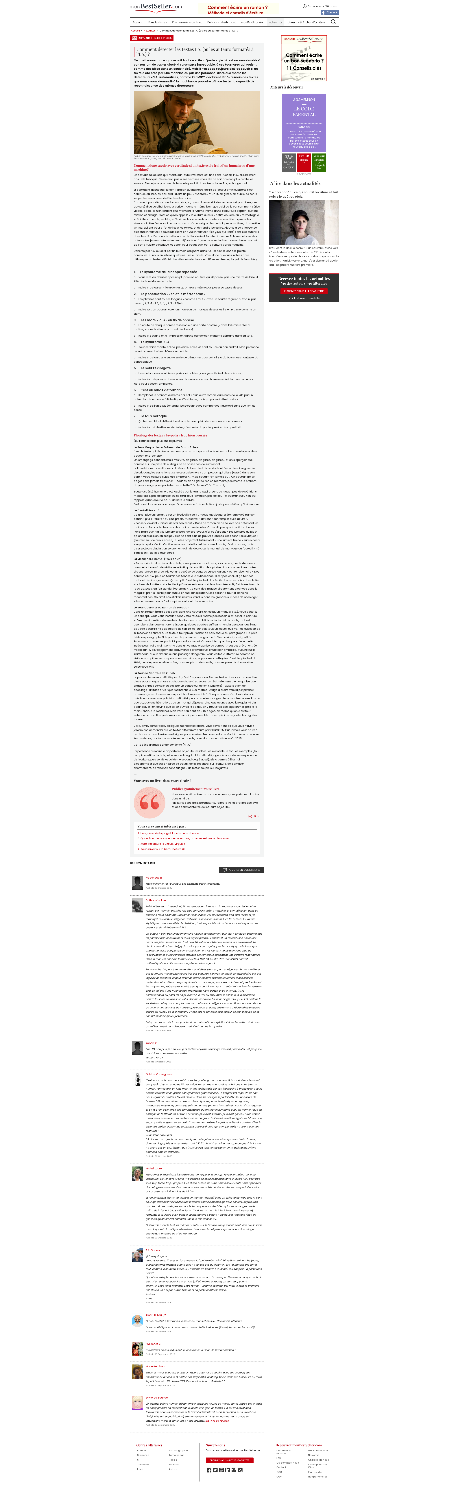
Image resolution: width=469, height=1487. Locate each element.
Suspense (143, 1455)
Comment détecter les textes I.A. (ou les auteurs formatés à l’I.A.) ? (199, 30)
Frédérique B (154, 877)
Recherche (333, 22)
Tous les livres (157, 22)
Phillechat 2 (153, 1344)
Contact (281, 1467)
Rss (240, 1470)
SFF (139, 1460)
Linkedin (227, 1470)
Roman (141, 1450)
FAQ (278, 1458)
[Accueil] (156, 8)
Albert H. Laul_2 (156, 1315)
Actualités (275, 22)
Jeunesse (143, 1464)
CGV (279, 1476)
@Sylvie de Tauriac (217, 1421)
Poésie (173, 1460)
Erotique (174, 1464)
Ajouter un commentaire (244, 870)
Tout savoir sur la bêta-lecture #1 (163, 849)
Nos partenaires (317, 1476)
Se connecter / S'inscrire (322, 6)
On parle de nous (318, 1460)
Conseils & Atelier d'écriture (306, 22)
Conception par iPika (317, 1466)
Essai (140, 1469)
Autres (173, 1469)
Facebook (209, 1470)
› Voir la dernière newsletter (304, 297)
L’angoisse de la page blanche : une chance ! (170, 833)
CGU (279, 1472)
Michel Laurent (155, 1168)
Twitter (215, 1470)
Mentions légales (318, 1450)
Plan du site (315, 1472)
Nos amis (313, 1455)
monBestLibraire (252, 22)
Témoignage (176, 1455)
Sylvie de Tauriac (157, 1397)
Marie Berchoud (156, 1366)
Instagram (234, 1470)
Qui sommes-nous (287, 1462)
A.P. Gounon (153, 1250)
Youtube (221, 1470)
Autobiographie (178, 1450)
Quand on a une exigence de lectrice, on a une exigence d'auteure (185, 838)
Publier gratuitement (221, 22)
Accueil (138, 22)
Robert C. (152, 1043)
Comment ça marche (284, 1452)
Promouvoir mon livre (187, 22)
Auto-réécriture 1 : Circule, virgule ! (163, 844)
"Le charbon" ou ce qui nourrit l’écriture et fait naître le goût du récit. (303, 194)
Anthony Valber (156, 900)
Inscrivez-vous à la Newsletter (304, 290)
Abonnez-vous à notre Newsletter (229, 1460)
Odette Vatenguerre (159, 1074)
